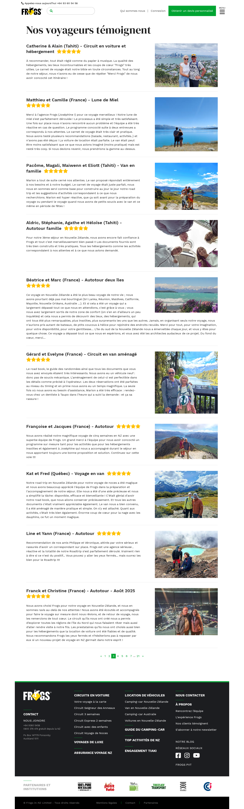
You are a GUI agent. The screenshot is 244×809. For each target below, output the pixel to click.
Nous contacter (190, 695)
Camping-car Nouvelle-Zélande (146, 701)
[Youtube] (196, 755)
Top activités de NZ (142, 740)
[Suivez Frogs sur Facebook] (178, 755)
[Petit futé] (109, 786)
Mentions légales (106, 802)
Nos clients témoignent (192, 723)
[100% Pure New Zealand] (84, 786)
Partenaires (151, 802)
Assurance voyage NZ (93, 753)
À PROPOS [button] (184, 704)
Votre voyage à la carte (90, 701)
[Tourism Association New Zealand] (134, 786)
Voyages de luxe (88, 742)
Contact (130, 802)
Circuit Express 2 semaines (92, 720)
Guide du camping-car (145, 729)
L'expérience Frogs (188, 717)
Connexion (158, 10)
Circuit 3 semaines (87, 714)
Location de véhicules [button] (145, 695)
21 (138, 656)
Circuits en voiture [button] (91, 695)
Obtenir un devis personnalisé (192, 10)
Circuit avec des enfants (91, 727)
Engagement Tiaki (141, 751)
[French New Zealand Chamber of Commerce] (208, 786)
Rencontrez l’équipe (189, 711)
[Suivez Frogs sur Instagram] (187, 755)
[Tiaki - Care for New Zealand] (183, 786)
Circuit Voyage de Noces (91, 733)
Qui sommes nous (132, 10)
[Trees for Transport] (158, 786)
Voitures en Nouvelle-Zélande (145, 720)
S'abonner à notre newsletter (196, 729)
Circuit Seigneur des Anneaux (94, 708)
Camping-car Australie (140, 714)
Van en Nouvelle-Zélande (142, 708)
